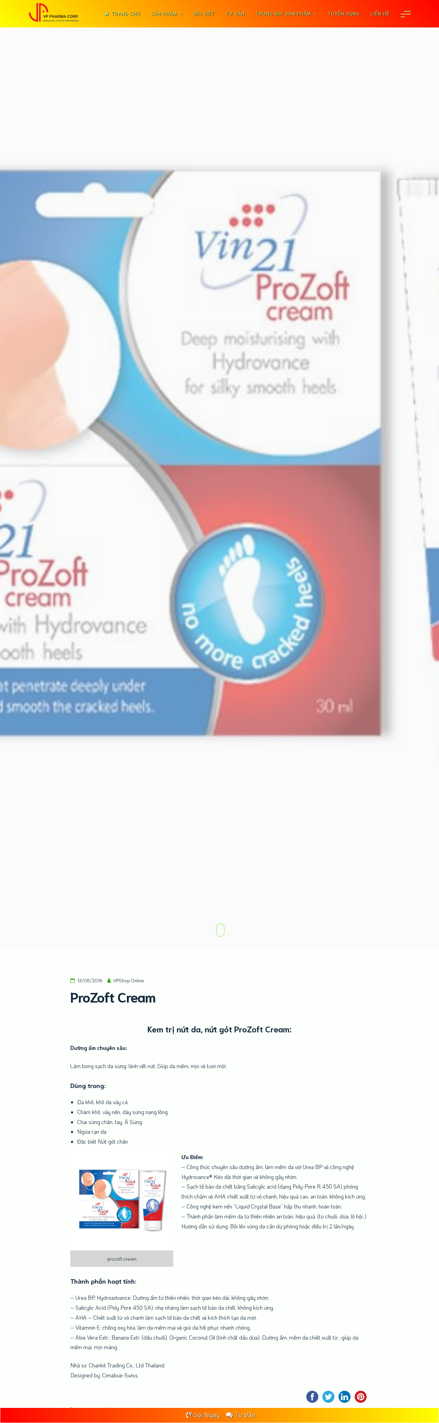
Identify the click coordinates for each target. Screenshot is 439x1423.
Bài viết (204, 13)
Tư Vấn (245, 1414)
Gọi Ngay (206, 1414)
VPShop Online (128, 980)
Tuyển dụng (344, 13)
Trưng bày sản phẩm (283, 13)
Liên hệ (380, 13)
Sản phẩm (164, 13)
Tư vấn (235, 13)
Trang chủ (125, 13)
